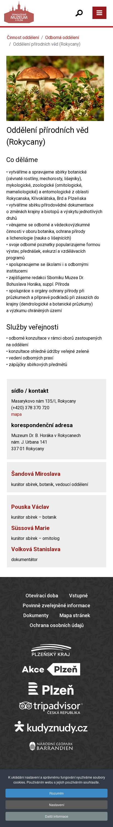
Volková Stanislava (35, 549)
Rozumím (56, 793)
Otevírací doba (42, 595)
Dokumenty (36, 615)
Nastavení (56, 804)
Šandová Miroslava (35, 474)
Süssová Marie (30, 528)
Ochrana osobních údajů (57, 625)
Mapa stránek (75, 615)
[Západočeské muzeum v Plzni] (30, 17)
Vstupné (78, 595)
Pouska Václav (30, 507)
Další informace (56, 816)
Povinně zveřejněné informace (56, 605)
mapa (16, 414)
